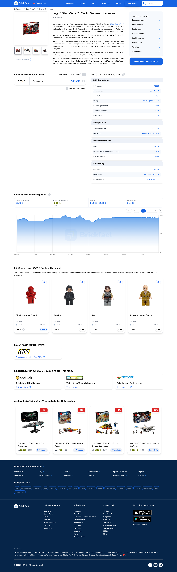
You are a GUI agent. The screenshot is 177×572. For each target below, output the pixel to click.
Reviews (106, 520)
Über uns (47, 511)
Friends (141, 475)
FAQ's (46, 517)
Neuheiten (105, 3)
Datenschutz (48, 525)
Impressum (48, 528)
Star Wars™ (154, 91)
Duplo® (141, 472)
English (136, 524)
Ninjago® (67, 475)
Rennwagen (37, 488)
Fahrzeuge (62, 488)
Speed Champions (120, 472)
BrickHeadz (18, 475)
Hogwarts (53, 488)
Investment (107, 514)
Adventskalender (26, 488)
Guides (118, 3)
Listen (105, 534)
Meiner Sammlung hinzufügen (146, 61)
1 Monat (129, 211)
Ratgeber (107, 517)
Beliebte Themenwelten (28, 466)
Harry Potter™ (44, 475)
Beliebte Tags (22, 482)
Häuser (129, 488)
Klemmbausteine (109, 525)
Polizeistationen (110, 488)
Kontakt (47, 520)
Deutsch (144, 524)
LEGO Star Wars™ (117, 24)
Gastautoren (48, 514)
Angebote (70, 3)
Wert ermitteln (79, 537)
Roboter (100, 488)
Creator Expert (119, 475)
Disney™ (67, 472)
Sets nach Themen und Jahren (85, 517)
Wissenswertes (109, 528)
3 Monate (136, 211)
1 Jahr (143, 211)
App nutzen (132, 3)
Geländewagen (147, 488)
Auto (75, 488)
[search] (144, 3)
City (40, 472)
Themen (83, 3)
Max (161, 211)
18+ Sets (77, 528)
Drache (83, 488)
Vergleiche (107, 522)
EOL (93, 3)
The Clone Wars (19, 492)
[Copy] (123, 74)
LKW (156, 488)
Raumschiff (91, 488)
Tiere (69, 488)
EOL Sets (77, 525)
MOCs (105, 531)
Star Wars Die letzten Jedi (22, 59)
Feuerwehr (121, 488)
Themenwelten (79, 520)
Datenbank (78, 514)
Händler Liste (79, 522)
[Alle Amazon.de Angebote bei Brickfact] (22, 81)
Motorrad (137, 488)
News (76, 534)
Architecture (19, 472)
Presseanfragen (50, 522)
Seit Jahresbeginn (152, 211)
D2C (16, 488)
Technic (91, 475)
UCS (45, 488)
